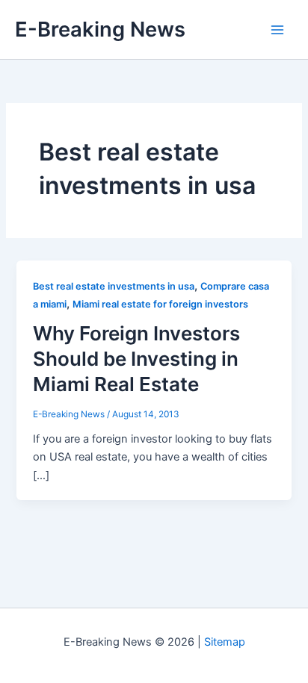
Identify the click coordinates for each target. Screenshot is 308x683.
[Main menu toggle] (277, 30)
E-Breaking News (100, 29)
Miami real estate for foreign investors (160, 304)
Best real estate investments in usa (113, 286)
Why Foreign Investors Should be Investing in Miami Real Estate (136, 359)
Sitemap (224, 642)
